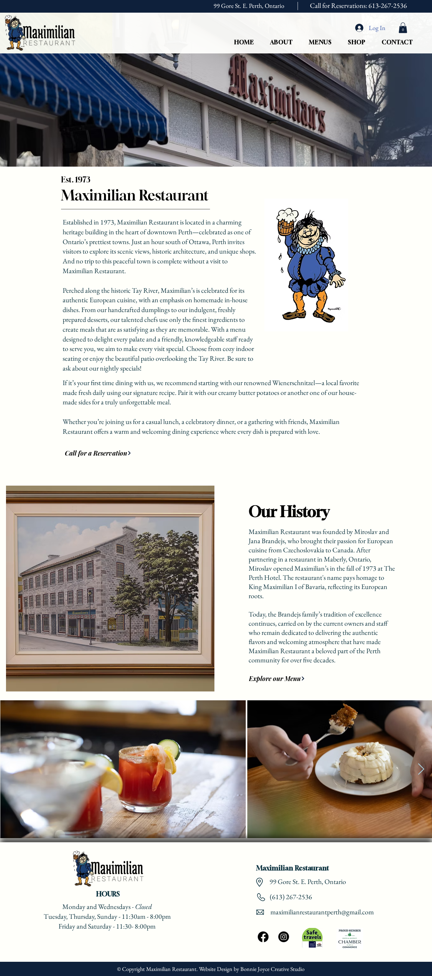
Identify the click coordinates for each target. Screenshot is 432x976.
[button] (402, 27)
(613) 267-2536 (290, 896)
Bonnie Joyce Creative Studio (273, 969)
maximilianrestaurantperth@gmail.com (322, 912)
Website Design (215, 969)
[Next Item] (421, 769)
